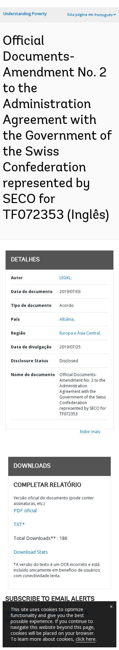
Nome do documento (33, 374)
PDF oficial (25, 510)
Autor (17, 278)
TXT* (19, 524)
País (15, 319)
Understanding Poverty (25, 13)
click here (86, 639)
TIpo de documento (31, 305)
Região (18, 333)
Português (104, 15)
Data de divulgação (31, 347)
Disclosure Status (29, 361)
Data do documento (32, 291)
